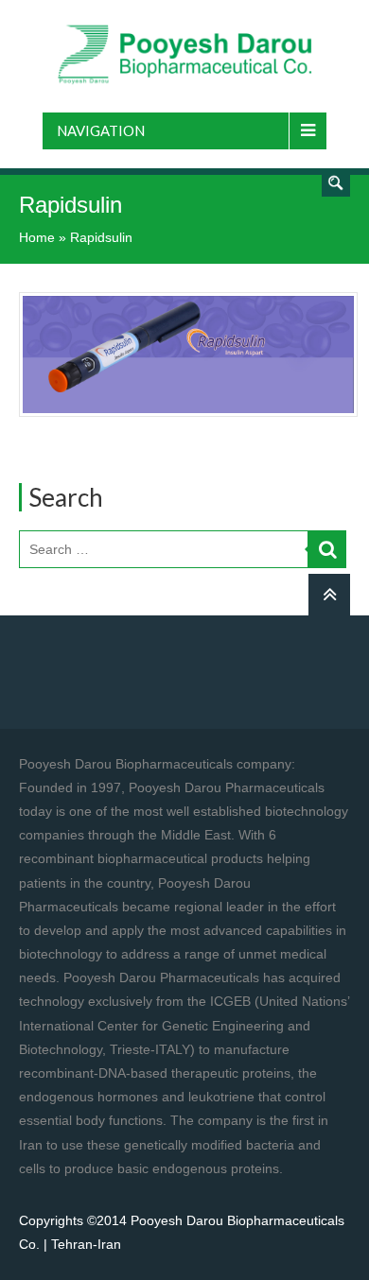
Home (37, 237)
